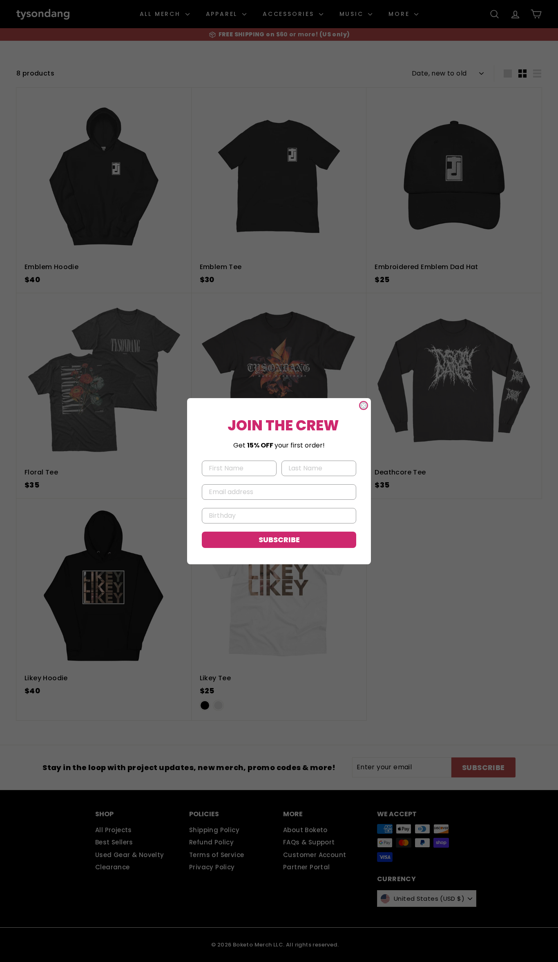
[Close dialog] (363, 405)
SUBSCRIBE (279, 539)
